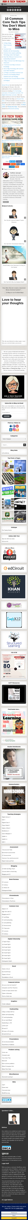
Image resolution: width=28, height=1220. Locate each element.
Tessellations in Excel (7, 977)
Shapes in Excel (6, 974)
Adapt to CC (5, 908)
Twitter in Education (7, 993)
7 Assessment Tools (7, 849)
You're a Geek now (7, 996)
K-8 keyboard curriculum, (14, 93)
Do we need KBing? (7, 1020)
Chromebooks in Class (8, 898)
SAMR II (4, 839)
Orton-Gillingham (6, 833)
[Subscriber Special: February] (20, 466)
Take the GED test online (8, 538)
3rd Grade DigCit (6, 950)
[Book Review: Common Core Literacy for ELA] (12, 139)
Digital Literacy (5, 817)
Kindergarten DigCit (7, 961)
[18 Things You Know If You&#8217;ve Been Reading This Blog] (12, 123)
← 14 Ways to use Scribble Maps (14, 292)
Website (6, 202)
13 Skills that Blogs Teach (8, 868)
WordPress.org (6, 1093)
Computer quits (6, 1055)
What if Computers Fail (8, 1066)
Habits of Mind (5, 828)
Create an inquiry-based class (9, 990)
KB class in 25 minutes (8, 1031)
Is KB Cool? (5, 1025)
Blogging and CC (6, 874)
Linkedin (12, 166)
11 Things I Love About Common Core (13, 72)
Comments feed (6, 1090)
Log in (3, 1084)
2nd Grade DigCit (6, 947)
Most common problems (8, 1063)
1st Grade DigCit (6, 944)
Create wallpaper (6, 1004)
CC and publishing (6, 922)
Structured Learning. (14, 108)
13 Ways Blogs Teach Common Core (8, 45)
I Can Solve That (6, 1058)
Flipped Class (5, 822)
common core (11, 169)
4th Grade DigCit (6, 952)
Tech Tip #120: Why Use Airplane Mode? (14, 282)
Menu (5, 4)
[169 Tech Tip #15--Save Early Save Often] (8, 491)
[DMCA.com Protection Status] (6, 1102)
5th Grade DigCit (6, 955)
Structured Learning (7, 1077)
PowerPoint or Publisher (8, 1044)
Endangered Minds (7, 890)
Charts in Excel (6, 969)
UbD (3, 842)
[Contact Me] (20, 504)
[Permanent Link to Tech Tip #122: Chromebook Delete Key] (14, 233)
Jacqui (18, 173)
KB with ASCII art (6, 1034)
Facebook (19, 161)
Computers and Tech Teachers (10, 987)
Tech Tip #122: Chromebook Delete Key (14, 243)
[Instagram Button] (18, 10)
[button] (10, 698)
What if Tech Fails (6, 1069)
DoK (3, 819)
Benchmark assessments (8, 852)
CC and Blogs (5, 917)
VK (18, 164)
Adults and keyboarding (8, 1014)
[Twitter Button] (8, 10)
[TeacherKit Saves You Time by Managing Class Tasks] (8, 517)
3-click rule (4, 1052)
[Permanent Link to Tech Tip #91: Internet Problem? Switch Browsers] (14, 213)
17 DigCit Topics (6, 941)
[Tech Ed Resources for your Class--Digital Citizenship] (20, 491)
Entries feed (5, 1087)
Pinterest (7, 164)
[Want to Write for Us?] (8, 479)
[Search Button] (20, 10)
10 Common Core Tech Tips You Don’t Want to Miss (14, 24)
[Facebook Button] (10, 10)
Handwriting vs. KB (7, 1023)
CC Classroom (6, 928)
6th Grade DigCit (6, 958)
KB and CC (5, 1028)
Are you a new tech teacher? (9, 985)
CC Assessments (6, 855)
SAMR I (4, 836)
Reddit (13, 164)
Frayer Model (5, 825)
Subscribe (6, 416)
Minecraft (4, 1060)
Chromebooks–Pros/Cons (8, 901)
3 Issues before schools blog (9, 871)
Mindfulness (5, 831)
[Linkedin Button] (15, 10)
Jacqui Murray (5, 85)
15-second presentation (8, 1041)
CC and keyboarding (7, 920)
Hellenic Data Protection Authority (12, 1192)
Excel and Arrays (6, 971)
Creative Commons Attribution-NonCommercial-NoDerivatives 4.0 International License (12, 1158)
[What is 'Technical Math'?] (20, 517)
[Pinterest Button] (13, 10)
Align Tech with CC (7, 911)
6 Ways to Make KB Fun (8, 1011)
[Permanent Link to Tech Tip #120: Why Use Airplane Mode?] (14, 274)
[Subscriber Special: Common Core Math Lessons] (12, 154)
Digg (23, 164)
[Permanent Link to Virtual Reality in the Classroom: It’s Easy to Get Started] (14, 255)
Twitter (13, 161)
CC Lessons (5, 882)
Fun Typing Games (7, 530)
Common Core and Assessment (10, 858)
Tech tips (14, 15)
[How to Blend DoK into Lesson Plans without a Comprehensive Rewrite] (8, 466)
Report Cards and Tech (8, 861)
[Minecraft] (20, 479)
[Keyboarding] (8, 504)
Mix (17, 166)
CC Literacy (5, 885)
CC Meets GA (5, 887)
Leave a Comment (14, 32)
